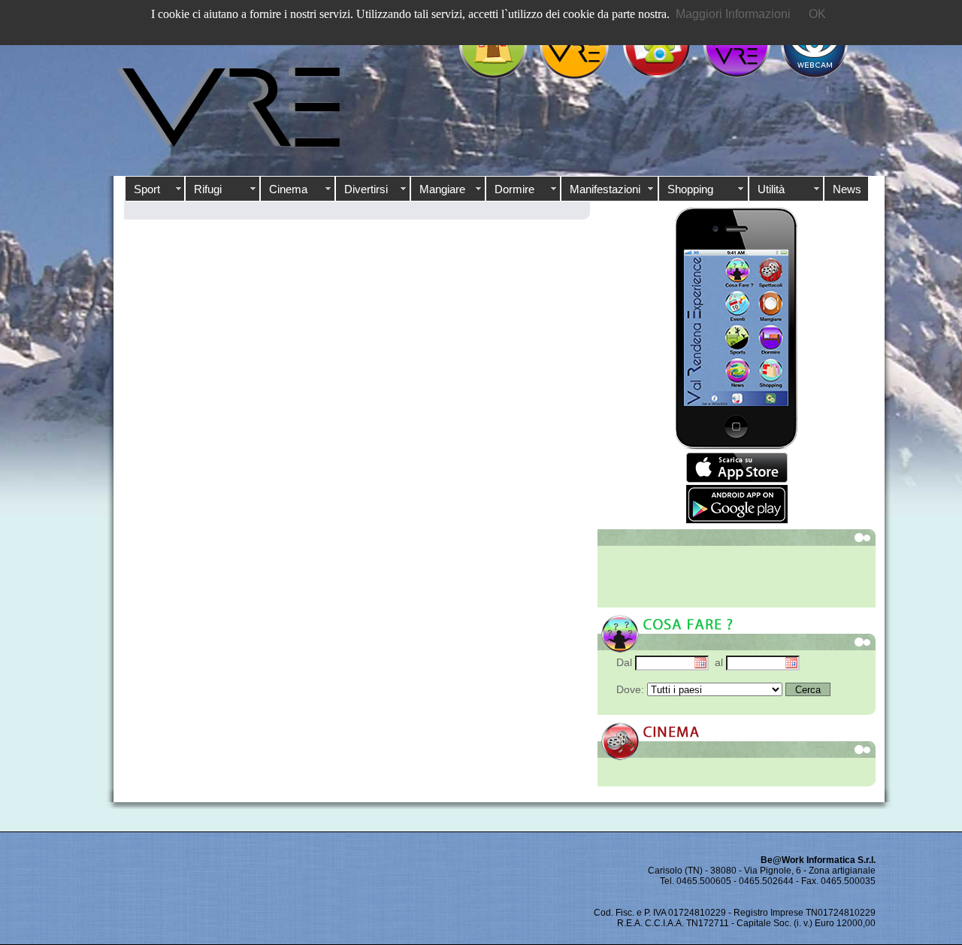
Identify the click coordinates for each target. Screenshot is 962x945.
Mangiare (442, 189)
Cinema (288, 189)
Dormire (514, 189)
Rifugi (208, 189)
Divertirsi (366, 189)
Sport (147, 189)
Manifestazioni (605, 189)
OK (817, 14)
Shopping (690, 189)
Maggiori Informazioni (733, 14)
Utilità (771, 189)
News (847, 189)
